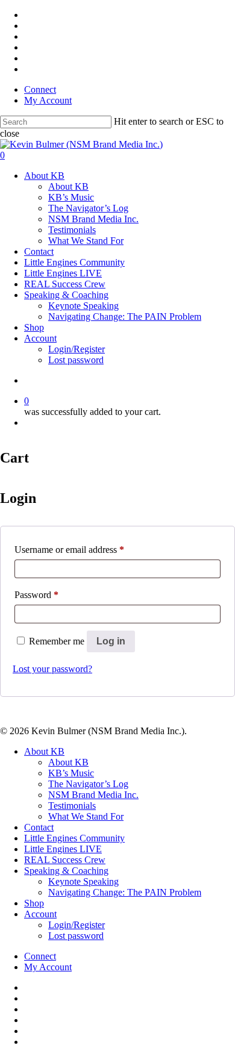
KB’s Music (71, 197)
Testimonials (72, 230)
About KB (44, 175)
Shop (34, 327)
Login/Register (76, 349)
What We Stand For (86, 240)
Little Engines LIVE (63, 273)
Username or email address (69, 549)
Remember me (58, 641)
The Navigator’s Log (88, 208)
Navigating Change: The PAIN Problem (124, 316)
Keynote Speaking (83, 306)
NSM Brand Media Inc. (93, 219)
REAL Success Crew (64, 284)
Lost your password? (52, 669)
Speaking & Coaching (66, 295)
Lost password (76, 360)
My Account (48, 100)
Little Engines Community (74, 262)
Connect (40, 89)
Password (36, 595)
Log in (110, 641)
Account (40, 338)
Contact (39, 251)
